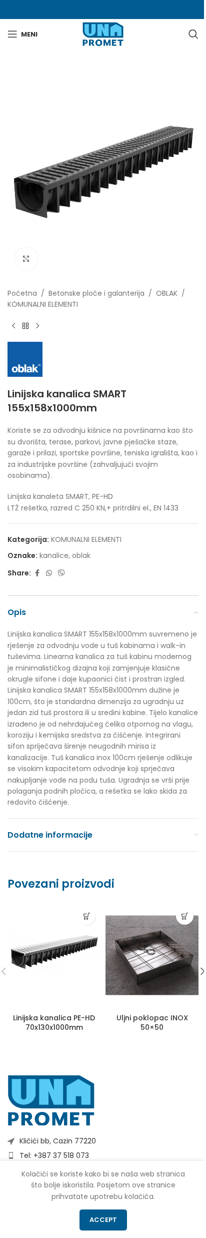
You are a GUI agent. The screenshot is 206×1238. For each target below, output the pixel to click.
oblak (81, 555)
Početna (22, 293)
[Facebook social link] (37, 573)
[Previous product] (14, 326)
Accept (103, 1219)
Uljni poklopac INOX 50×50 (152, 1023)
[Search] (194, 34)
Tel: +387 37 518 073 (54, 1155)
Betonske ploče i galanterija (96, 293)
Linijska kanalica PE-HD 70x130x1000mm (54, 1023)
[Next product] (38, 326)
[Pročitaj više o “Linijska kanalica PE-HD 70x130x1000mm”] (87, 916)
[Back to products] (26, 326)
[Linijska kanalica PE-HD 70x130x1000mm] (54, 955)
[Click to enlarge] (26, 259)
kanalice (54, 555)
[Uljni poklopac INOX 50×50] (152, 955)
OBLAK (167, 293)
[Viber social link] (61, 573)
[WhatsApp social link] (49, 573)
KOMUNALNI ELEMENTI (43, 304)
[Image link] (51, 1100)
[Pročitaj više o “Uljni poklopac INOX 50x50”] (185, 916)
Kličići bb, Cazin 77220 (58, 1141)
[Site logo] (102, 34)
